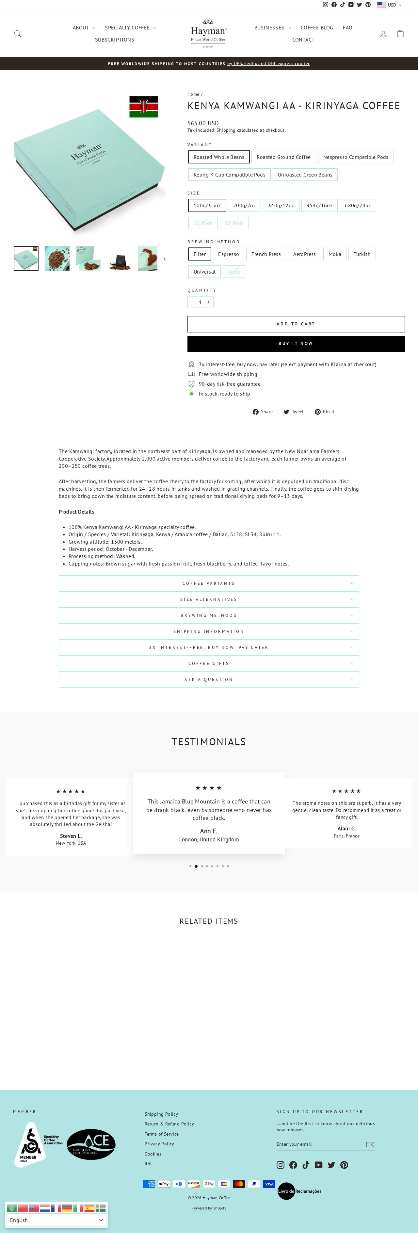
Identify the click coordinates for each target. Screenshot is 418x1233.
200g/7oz (244, 205)
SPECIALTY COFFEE (128, 27)
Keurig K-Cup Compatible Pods (229, 174)
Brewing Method (214, 242)
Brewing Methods (209, 615)
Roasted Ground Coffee (284, 157)
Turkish (362, 254)
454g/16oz (320, 205)
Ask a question (209, 679)
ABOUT (81, 27)
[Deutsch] (67, 1207)
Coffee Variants (209, 583)
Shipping (226, 130)
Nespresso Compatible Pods (356, 157)
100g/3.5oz (207, 205)
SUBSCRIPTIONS (114, 39)
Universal (205, 271)
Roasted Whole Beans (219, 157)
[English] (34, 1207)
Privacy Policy (159, 1144)
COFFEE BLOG (317, 27)
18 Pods (234, 223)
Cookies (153, 1154)
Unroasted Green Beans (305, 174)
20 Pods (203, 223)
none (234, 271)
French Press (266, 254)
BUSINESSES (270, 27)
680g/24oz (358, 205)
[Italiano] (78, 1207)
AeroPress (304, 254)
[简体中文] (23, 1207)
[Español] (89, 1207)
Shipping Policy (161, 1114)
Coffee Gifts (209, 663)
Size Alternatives (209, 599)
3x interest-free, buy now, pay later (209, 647)
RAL (149, 1164)
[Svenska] (100, 1207)
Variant (200, 144)
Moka (335, 254)
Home (193, 94)
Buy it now (296, 343)
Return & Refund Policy (169, 1124)
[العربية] (12, 1207)
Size (194, 193)
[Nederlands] (45, 1207)
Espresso (228, 254)
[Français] (56, 1207)
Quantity (202, 290)
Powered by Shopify (208, 1208)
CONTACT (303, 39)
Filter (200, 254)
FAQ (347, 27)
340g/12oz (281, 205)
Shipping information (209, 631)
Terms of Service (162, 1134)
